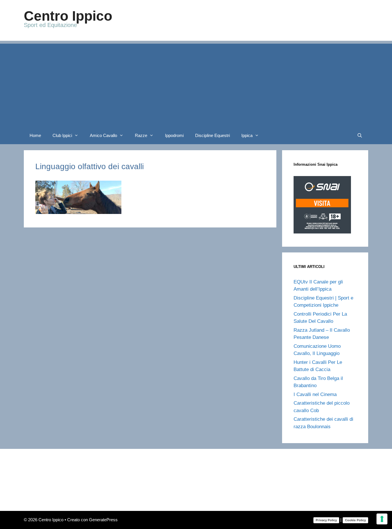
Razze (141, 135)
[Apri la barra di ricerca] (359, 135)
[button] (78, 135)
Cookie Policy (355, 520)
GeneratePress (103, 519)
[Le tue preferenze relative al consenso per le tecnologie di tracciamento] (382, 518)
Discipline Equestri (212, 135)
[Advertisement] (196, 84)
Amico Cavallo (103, 135)
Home (35, 135)
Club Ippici (62, 135)
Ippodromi (174, 135)
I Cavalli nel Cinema (315, 394)
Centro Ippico (68, 16)
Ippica (247, 135)
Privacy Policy (326, 520)
